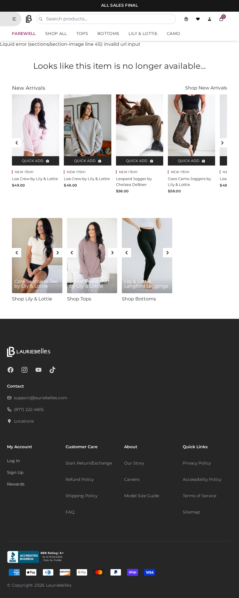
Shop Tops (79, 299)
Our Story (134, 463)
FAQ (70, 512)
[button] (221, 19)
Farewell (24, 33)
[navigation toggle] (16, 19)
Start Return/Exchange (89, 463)
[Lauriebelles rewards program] (186, 19)
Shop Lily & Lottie (32, 299)
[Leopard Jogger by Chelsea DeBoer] (139, 130)
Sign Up (15, 472)
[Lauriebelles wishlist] (198, 19)
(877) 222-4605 (29, 409)
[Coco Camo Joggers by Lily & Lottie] (191, 130)
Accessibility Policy (202, 479)
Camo (173, 33)
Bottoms (108, 33)
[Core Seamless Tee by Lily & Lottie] (37, 255)
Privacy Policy (197, 463)
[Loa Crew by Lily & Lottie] (35, 130)
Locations (24, 421)
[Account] (209, 19)
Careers (132, 479)
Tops (82, 33)
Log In (13, 460)
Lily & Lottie (143, 33)
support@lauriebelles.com (40, 397)
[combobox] (106, 19)
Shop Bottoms (139, 299)
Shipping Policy (81, 495)
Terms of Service (199, 495)
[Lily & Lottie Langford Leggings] (147, 255)
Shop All (56, 33)
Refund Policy (80, 479)
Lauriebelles (58, 585)
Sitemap (191, 512)
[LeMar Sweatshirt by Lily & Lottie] (92, 255)
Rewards (15, 484)
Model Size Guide (141, 495)
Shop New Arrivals (206, 88)
